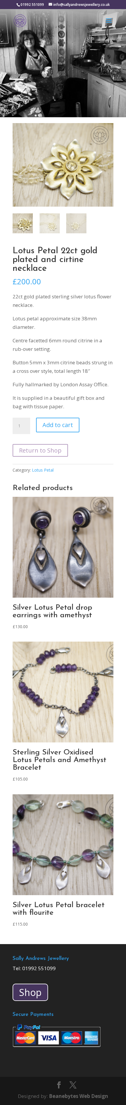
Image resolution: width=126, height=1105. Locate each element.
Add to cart (57, 425)
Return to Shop (40, 450)
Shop (30, 992)
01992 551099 (39, 968)
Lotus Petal (43, 470)
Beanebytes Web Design (78, 1096)
